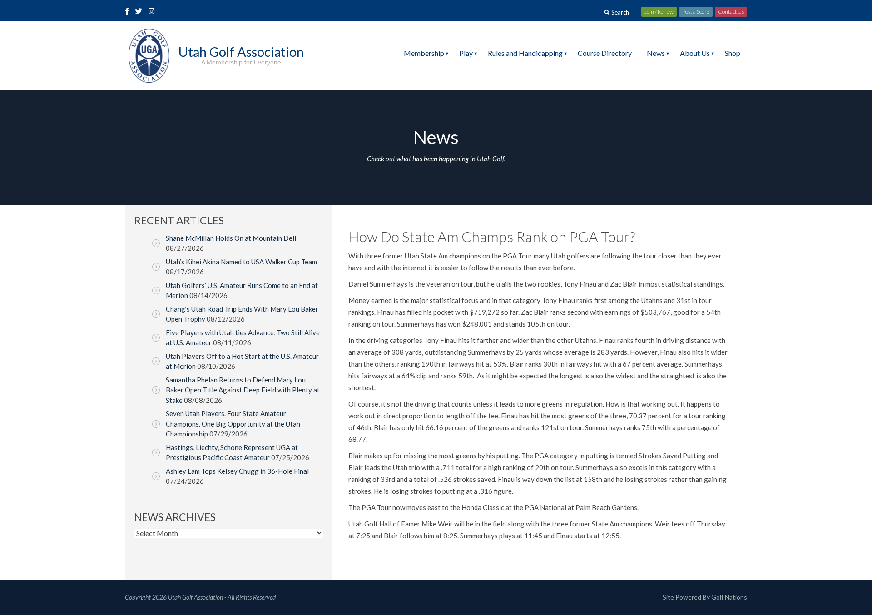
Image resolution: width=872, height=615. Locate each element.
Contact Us (731, 11)
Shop (732, 53)
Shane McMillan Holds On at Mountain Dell (231, 238)
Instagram (153, 11)
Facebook (128, 11)
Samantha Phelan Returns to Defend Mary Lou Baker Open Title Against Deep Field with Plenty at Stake (243, 390)
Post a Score (695, 11)
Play (466, 53)
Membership (424, 53)
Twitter (141, 11)
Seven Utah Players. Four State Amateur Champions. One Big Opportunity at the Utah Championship (233, 423)
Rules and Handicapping (525, 53)
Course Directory (605, 53)
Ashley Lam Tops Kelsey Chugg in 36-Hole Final (237, 471)
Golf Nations (729, 597)
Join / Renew (659, 11)
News (656, 53)
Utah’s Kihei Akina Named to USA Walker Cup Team (241, 262)
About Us (695, 53)
